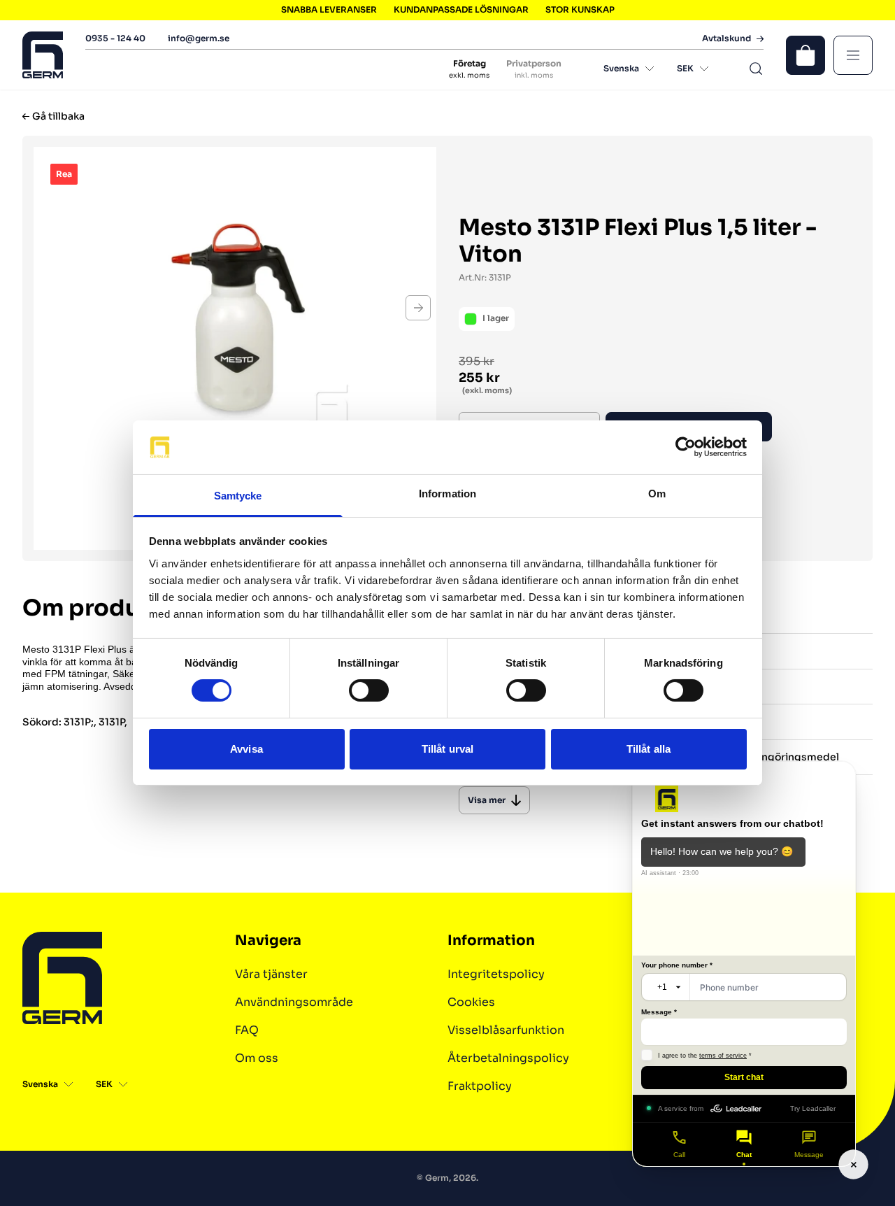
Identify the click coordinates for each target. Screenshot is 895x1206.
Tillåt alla (648, 749)
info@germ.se (198, 38)
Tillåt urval (447, 749)
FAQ (247, 1030)
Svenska (621, 68)
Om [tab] (657, 493)
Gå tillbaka (58, 116)
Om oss (256, 1058)
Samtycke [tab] (238, 496)
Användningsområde (294, 1002)
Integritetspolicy (496, 974)
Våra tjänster (271, 974)
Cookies (471, 1002)
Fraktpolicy (480, 1086)
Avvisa (246, 749)
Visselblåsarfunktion (506, 1030)
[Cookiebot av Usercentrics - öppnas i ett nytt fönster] (685, 447)
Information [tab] (447, 493)
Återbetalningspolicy (508, 1058)
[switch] (369, 690)
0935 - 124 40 (115, 38)
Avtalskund (726, 38)
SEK (685, 68)
